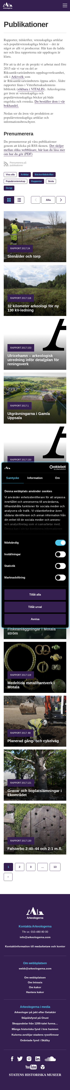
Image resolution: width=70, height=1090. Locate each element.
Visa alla (10, 174)
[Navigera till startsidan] (35, 918)
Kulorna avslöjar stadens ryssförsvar (35, 1034)
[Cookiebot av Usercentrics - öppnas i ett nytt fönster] (50, 467)
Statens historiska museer (35, 1075)
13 (55, 866)
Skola (51, 181)
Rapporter (36, 181)
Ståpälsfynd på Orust (35, 1017)
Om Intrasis (35, 982)
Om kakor (35, 987)
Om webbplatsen (35, 977)
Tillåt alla (35, 594)
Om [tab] (57, 477)
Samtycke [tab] (12, 477)
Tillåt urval (35, 606)
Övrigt (9, 188)
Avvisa (35, 619)
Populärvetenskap (15, 181)
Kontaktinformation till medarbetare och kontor (35, 946)
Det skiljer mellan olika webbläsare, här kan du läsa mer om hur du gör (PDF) (34, 149)
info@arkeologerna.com (35, 937)
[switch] (60, 554)
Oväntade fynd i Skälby (35, 1040)
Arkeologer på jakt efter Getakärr (35, 1012)
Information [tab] (35, 477)
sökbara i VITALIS (31, 89)
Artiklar (25, 174)
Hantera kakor (35, 992)
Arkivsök (18, 76)
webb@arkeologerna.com (35, 968)
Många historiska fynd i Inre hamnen (35, 1029)
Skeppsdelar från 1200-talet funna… (35, 1023)
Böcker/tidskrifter (44, 174)
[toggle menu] (65, 5)
